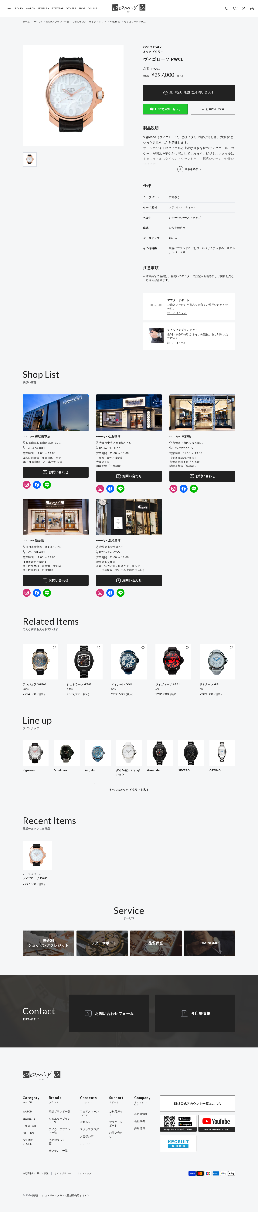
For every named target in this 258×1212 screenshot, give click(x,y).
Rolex (19, 8)
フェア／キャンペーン (89, 1113)
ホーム (26, 21)
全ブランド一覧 (58, 1150)
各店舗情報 (200, 1013)
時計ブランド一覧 (59, 1111)
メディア (85, 1143)
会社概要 (139, 1121)
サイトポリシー (63, 1173)
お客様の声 (86, 1136)
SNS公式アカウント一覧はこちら (197, 1103)
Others (71, 8)
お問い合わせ (58, 472)
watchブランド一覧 (57, 21)
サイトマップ (84, 1173)
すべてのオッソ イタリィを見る (129, 789)
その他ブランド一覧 (59, 1142)
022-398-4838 (36, 552)
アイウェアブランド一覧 (59, 1131)
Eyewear (58, 8)
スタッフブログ (89, 1129)
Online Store (28, 1142)
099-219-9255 (109, 552)
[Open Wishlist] (235, 8)
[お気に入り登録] (54, 648)
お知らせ (85, 1122)
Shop (82, 8)
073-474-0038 (36, 448)
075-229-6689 (182, 448)
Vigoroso (115, 21)
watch (38, 21)
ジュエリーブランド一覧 (59, 1120)
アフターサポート (116, 1124)
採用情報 (139, 1128)
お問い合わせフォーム (114, 1013)
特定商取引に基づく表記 (36, 1173)
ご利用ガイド (116, 1113)
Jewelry (43, 8)
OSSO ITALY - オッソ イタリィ (89, 21)
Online (92, 8)
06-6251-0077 (109, 448)
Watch (30, 8)
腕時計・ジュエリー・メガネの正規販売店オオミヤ (60, 1195)
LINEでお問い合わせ (168, 109)
